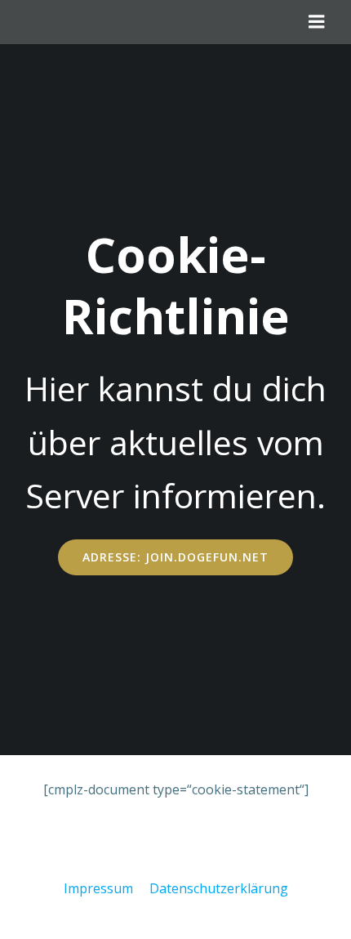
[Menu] (317, 22)
